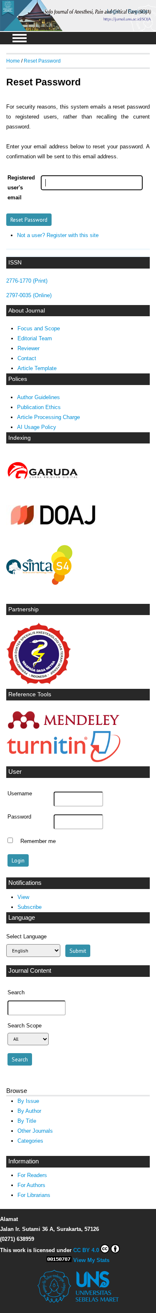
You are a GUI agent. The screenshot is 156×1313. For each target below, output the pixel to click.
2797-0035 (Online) (29, 295)
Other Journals (35, 1131)
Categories (30, 1141)
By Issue (28, 1101)
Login (113, 11)
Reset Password (42, 60)
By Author (29, 1111)
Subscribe (29, 907)
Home (13, 60)
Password (19, 817)
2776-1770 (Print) (26, 281)
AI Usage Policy (36, 427)
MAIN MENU (19, 38)
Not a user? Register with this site (58, 235)
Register (138, 11)
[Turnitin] (63, 760)
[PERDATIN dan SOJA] (38, 682)
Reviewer (28, 348)
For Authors (31, 1185)
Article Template (37, 368)
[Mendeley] (63, 729)
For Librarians (33, 1195)
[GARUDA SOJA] (43, 479)
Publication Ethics (39, 407)
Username (19, 794)
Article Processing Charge (48, 417)
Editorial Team (34, 338)
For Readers (32, 1175)
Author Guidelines (38, 397)
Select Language (26, 936)
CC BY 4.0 (86, 1250)
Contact (26, 358)
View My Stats (91, 1260)
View (23, 897)
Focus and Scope (38, 328)
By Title (26, 1121)
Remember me (38, 841)
